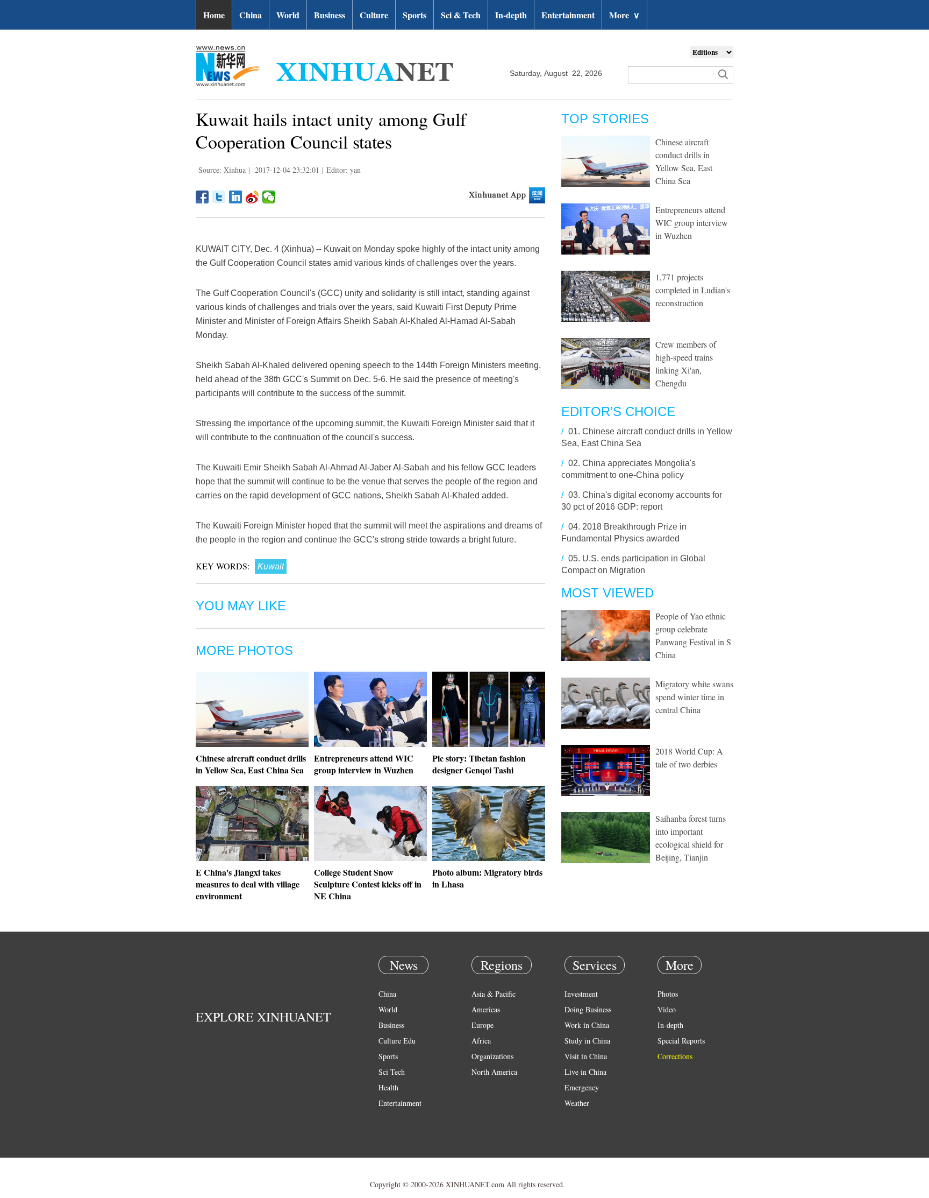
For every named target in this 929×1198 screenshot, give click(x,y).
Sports (414, 15)
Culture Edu (397, 1040)
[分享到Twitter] (219, 197)
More (624, 15)
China (250, 15)
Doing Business (587, 1009)
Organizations (492, 1056)
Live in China (585, 1072)
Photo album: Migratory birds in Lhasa (487, 878)
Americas (485, 1009)
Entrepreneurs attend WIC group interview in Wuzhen (363, 764)
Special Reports (681, 1040)
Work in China (586, 1025)
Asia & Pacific (493, 994)
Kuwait (271, 566)
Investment (581, 994)
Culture (374, 15)
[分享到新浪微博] (252, 197)
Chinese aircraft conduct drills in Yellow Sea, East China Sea (251, 764)
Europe (482, 1025)
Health (388, 1087)
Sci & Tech (461, 15)
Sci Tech (391, 1072)
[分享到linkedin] (235, 197)
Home (214, 15)
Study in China (587, 1040)
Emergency (581, 1087)
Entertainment (568, 15)
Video (667, 1009)
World (287, 15)
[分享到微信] (269, 197)
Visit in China (585, 1056)
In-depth (511, 15)
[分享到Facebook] (202, 197)
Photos (668, 994)
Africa (481, 1040)
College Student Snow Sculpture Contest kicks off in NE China (367, 884)
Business (329, 15)
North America (494, 1072)
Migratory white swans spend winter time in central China (694, 696)
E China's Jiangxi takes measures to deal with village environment (247, 884)
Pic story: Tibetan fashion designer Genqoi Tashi (479, 764)
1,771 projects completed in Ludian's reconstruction (692, 289)
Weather (576, 1103)
